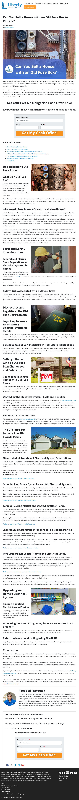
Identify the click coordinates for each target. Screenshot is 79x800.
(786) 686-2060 (5, 792)
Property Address (22, 118)
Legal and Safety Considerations (17, 149)
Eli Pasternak (9, 28)
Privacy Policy (63, 776)
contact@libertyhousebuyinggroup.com (14, 794)
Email (42, 125)
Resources (63, 3)
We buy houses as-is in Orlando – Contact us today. (19, 500)
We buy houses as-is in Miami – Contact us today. (18, 479)
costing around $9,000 (69, 401)
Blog (61, 781)
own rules (18, 277)
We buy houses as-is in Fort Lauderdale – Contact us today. (22, 572)
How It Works (28, 3)
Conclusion (10, 161)
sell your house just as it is (27, 419)
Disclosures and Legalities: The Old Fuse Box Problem (24, 152)
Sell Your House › (29, 7)
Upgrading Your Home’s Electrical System (20, 158)
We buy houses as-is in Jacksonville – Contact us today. (20, 548)
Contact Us (63, 778)
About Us (38, 3)
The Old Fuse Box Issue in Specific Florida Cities (22, 156)
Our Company (46, 3)
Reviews (55, 3)
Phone (18, 125)
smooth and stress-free (10, 684)
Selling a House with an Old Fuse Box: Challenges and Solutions (27, 154)
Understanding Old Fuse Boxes (17, 147)
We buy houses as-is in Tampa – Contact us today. (19, 524)
